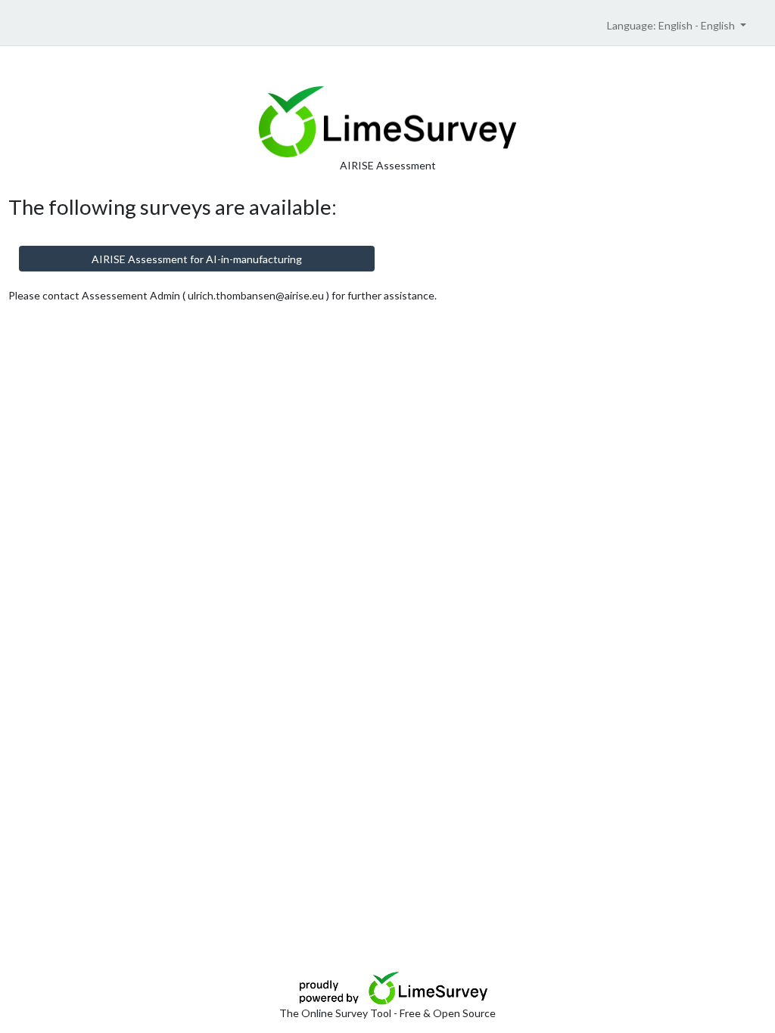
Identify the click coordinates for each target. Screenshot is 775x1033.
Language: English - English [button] (672, 25)
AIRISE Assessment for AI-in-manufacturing (197, 259)
